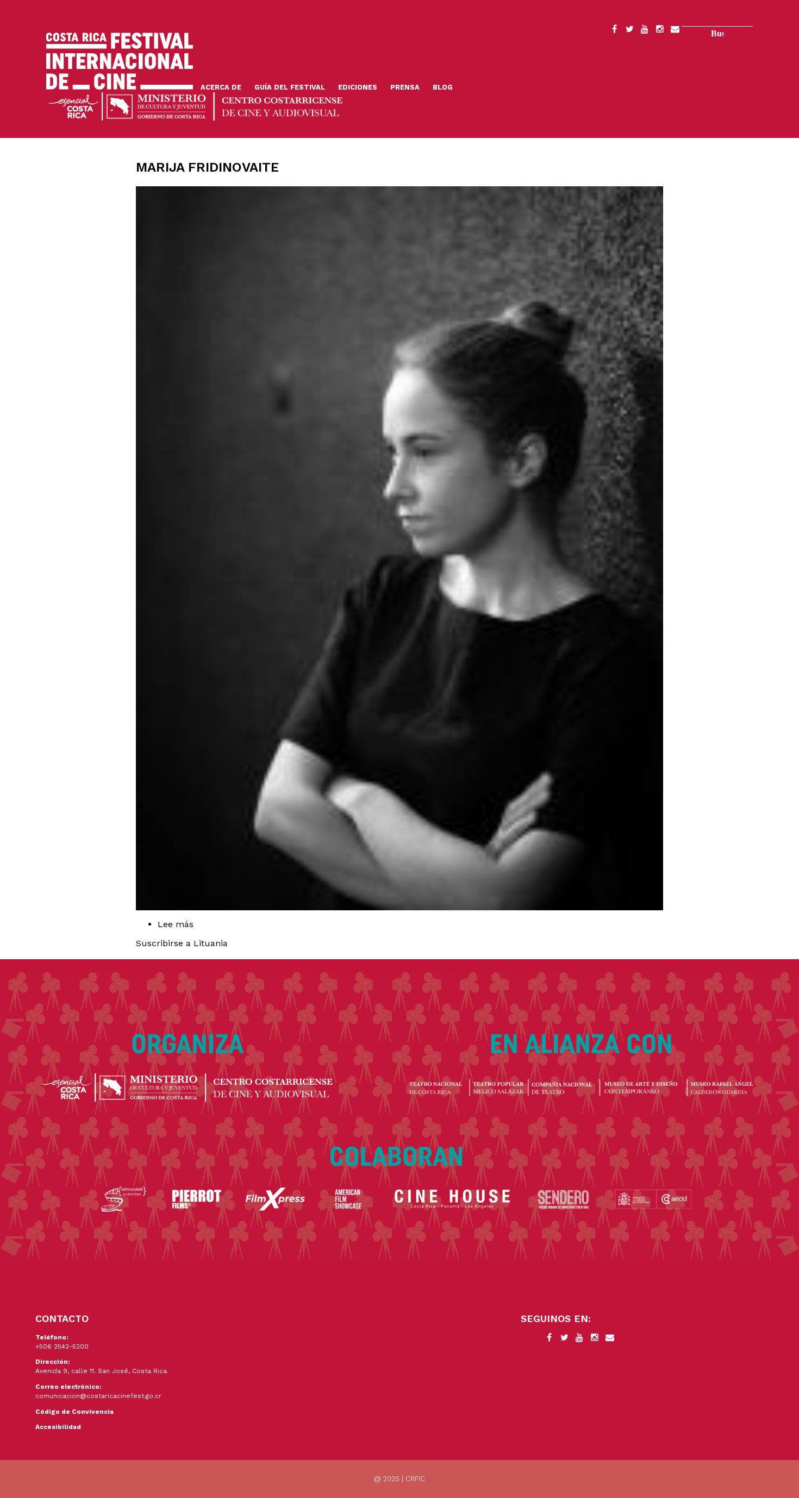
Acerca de (221, 87)
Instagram (659, 30)
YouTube (644, 30)
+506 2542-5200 (62, 1346)
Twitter (629, 30)
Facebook (614, 30)
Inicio (119, 61)
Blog (443, 87)
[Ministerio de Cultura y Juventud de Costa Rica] (195, 106)
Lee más (200, 924)
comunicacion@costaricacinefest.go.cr (98, 1396)
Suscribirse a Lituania (182, 943)
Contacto (675, 30)
